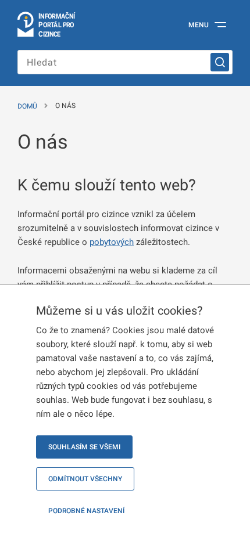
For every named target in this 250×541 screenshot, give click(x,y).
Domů (27, 106)
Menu (198, 25)
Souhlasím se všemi (84, 447)
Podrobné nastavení (86, 511)
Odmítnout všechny (85, 479)
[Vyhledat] (219, 62)
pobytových (112, 242)
